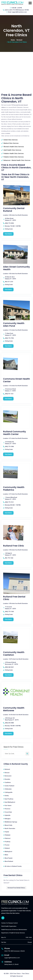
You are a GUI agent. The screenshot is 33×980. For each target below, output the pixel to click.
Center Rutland (9, 786)
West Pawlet (8, 858)
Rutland (7, 848)
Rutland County (20, 764)
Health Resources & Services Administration (14, 929)
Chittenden (8, 789)
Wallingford (8, 851)
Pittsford (7, 838)
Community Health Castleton (13, 653)
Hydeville (7, 815)
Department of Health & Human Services (13, 933)
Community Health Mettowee (13, 709)
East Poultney (9, 799)
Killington (8, 818)
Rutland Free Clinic (13, 545)
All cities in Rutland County (13, 866)
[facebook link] (2, 917)
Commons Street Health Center (16, 380)
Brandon (7, 779)
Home (13, 40)
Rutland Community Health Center (14, 433)
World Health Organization (8, 926)
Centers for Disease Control (9, 923)
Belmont (7, 769)
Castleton (8, 782)
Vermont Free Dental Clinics (16, 888)
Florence (7, 809)
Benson (7, 772)
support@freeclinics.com (19, 12)
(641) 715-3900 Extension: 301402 (19, 10)
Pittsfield (7, 835)
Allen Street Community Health (16, 268)
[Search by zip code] (27, 753)
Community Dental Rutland (13, 209)
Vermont (19, 40)
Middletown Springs (11, 822)
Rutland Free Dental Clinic (14, 598)
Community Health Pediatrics (13, 488)
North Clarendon (10, 828)
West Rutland (9, 861)
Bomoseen (8, 776)
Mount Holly (8, 825)
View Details (8, 234)
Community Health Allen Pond (13, 324)
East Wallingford (10, 802)
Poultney (7, 841)
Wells (6, 855)
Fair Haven (8, 805)
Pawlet (7, 832)
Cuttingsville (8, 792)
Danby (7, 795)
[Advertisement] (16, 69)
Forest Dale (8, 812)
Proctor (7, 845)
